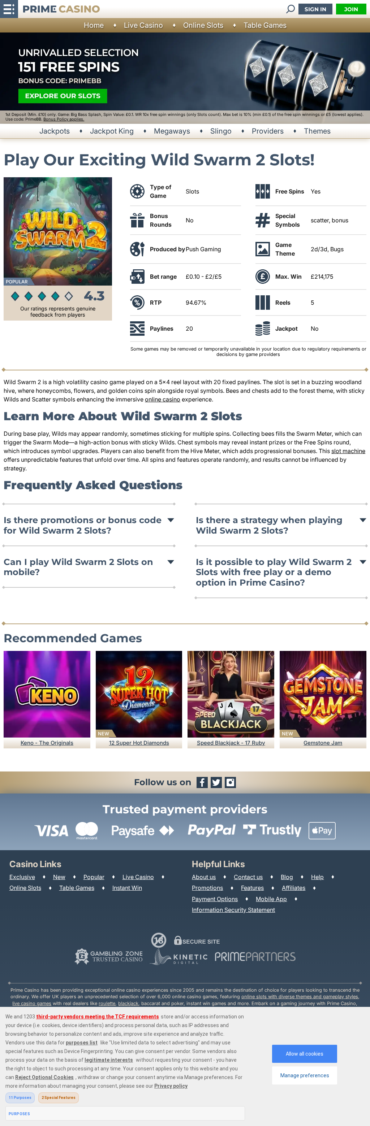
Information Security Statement (233, 909)
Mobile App (271, 899)
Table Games (265, 25)
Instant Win (127, 887)
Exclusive (22, 877)
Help (317, 877)
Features (252, 887)
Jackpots (54, 131)
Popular (93, 877)
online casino (162, 399)
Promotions (207, 887)
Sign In (315, 9)
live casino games (31, 1003)
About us (204, 877)
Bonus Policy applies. (63, 119)
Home (94, 25)
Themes (317, 131)
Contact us (248, 877)
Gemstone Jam (323, 742)
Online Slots (203, 25)
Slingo (221, 131)
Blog (287, 877)
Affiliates (293, 887)
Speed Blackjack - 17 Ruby (231, 742)
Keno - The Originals (47, 742)
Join (351, 9)
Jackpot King (112, 131)
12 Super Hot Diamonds (139, 742)
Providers (268, 131)
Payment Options (215, 899)
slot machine (348, 451)
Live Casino (143, 25)
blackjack (128, 1003)
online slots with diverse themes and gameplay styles (299, 996)
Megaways (172, 131)
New (59, 877)
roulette (107, 1003)
